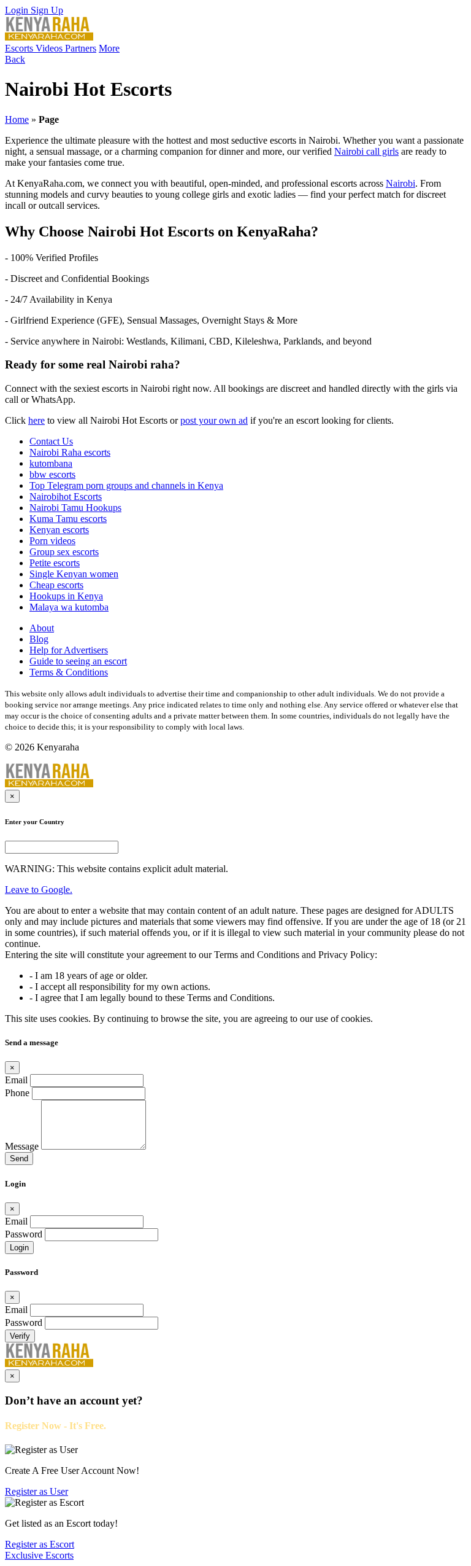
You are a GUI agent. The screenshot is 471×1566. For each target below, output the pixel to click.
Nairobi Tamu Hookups (75, 507)
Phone (17, 1093)
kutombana (50, 463)
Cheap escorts (56, 585)
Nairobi (400, 183)
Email (16, 1080)
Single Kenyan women (73, 574)
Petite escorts (54, 563)
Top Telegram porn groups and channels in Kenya (126, 485)
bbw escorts (52, 474)
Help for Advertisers (68, 650)
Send (19, 1158)
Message (22, 1146)
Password (23, 1234)
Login (18, 10)
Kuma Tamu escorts (68, 518)
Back (15, 59)
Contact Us (51, 441)
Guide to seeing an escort (78, 661)
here (36, 420)
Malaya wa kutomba (69, 607)
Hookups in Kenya (66, 596)
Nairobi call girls (366, 151)
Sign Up (47, 10)
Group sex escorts (64, 552)
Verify (20, 1336)
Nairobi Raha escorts (69, 452)
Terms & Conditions (68, 672)
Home (17, 119)
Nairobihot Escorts (65, 496)
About (41, 628)
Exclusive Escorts (39, 1555)
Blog (38, 639)
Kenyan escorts (59, 529)
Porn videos (52, 541)
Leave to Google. (38, 889)
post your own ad (214, 420)
